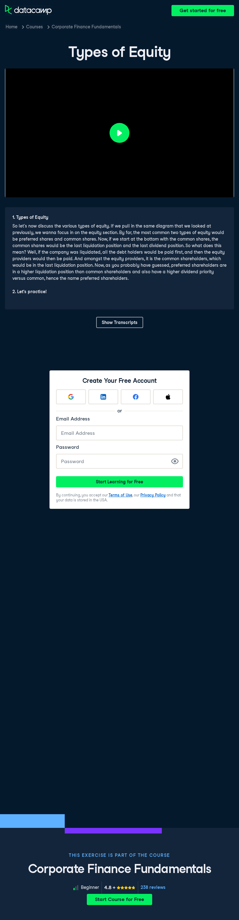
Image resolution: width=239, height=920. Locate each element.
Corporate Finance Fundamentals (86, 26)
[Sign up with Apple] (168, 396)
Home (11, 26)
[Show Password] (174, 461)
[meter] (120, 887)
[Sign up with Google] (71, 396)
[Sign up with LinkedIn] (103, 396)
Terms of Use (120, 495)
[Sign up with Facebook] (136, 396)
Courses (34, 26)
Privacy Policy (153, 495)
